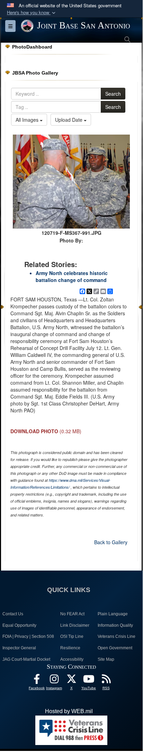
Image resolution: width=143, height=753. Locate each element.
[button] (32, 12)
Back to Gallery (110, 542)
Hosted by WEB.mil (69, 711)
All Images (28, 119)
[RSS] (106, 681)
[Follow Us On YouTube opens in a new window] (88, 681)
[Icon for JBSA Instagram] (54, 681)
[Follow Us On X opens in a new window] (71, 681)
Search (113, 93)
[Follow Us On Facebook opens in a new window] (36, 681)
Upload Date (69, 119)
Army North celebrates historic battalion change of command (72, 276)
